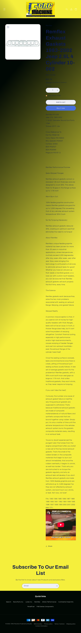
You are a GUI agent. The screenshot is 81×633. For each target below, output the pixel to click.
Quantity (48, 86)
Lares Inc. (29, 602)
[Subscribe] (57, 586)
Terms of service (60, 623)
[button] (4, 9)
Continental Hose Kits (65, 602)
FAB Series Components (45, 606)
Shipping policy (70, 623)
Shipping (48, 82)
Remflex (37, 602)
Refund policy (38, 623)
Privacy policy (48, 623)
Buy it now (61, 108)
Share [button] (50, 546)
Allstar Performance (49, 602)
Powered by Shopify (26, 623)
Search (8, 602)
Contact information (41, 626)
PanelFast (31, 606)
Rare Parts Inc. (18, 602)
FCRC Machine (15, 623)
